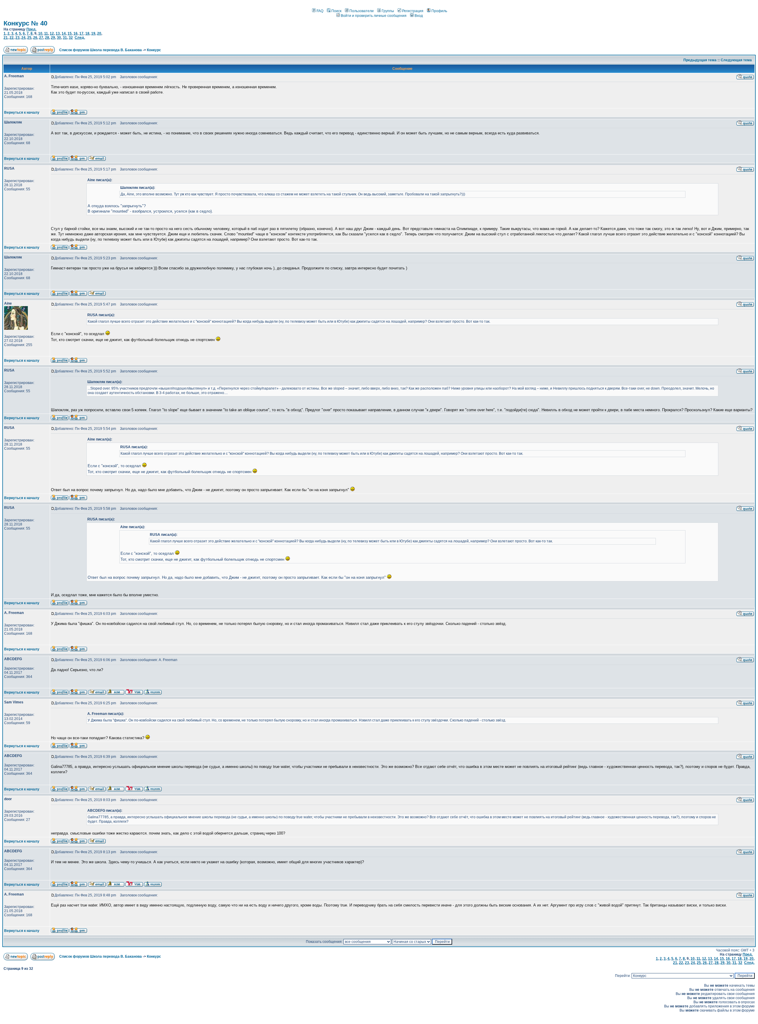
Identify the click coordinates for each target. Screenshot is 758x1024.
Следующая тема (736, 60)
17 (81, 33)
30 (59, 38)
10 (40, 33)
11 (46, 33)
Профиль (439, 11)
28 (47, 38)
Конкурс (154, 50)
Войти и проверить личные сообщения (374, 16)
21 (6, 38)
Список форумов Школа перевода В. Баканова (100, 50)
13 (58, 33)
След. (80, 38)
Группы (388, 11)
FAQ (320, 11)
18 (87, 33)
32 (71, 38)
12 (52, 33)
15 (70, 33)
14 (64, 33)
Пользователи (361, 11)
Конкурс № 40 (25, 23)
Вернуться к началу (21, 112)
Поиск (336, 11)
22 (11, 38)
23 (17, 38)
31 (65, 38)
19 (93, 33)
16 (75, 33)
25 (29, 38)
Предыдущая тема (700, 60)
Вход (419, 16)
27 (41, 38)
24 (23, 38)
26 (35, 38)
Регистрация (412, 11)
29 (53, 38)
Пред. (31, 29)
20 (99, 33)
